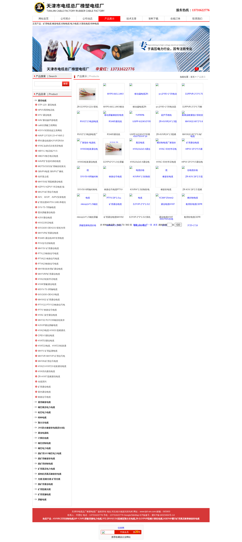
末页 (155, 225)
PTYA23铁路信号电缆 (48, 264)
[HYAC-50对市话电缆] (166, 159)
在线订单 (175, 18)
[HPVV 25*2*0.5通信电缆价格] (192, 159)
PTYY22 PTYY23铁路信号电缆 (51, 305)
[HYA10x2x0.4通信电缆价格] (140, 159)
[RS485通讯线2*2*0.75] (114, 131)
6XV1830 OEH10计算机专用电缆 (51, 228)
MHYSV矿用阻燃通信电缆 (50, 181)
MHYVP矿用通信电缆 (48, 233)
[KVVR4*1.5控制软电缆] (140, 187)
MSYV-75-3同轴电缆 (47, 289)
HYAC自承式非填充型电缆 (50, 146)
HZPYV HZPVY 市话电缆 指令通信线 (51, 187)
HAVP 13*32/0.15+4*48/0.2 (51, 135)
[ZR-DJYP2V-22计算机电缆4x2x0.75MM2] (87, 93)
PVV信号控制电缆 (46, 243)
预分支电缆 (43, 422)
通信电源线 (43, 433)
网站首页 (44, 18)
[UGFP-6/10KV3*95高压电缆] (140, 131)
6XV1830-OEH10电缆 (48, 294)
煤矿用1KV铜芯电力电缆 (49, 453)
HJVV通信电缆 (45, 217)
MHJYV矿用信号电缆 (48, 192)
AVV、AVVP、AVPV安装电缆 (52, 197)
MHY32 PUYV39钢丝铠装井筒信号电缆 (51, 320)
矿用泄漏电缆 (44, 494)
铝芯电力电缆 (44, 412)
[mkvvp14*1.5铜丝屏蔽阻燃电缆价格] (88, 214)
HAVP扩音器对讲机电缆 (49, 161)
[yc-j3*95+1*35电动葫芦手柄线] (166, 104)
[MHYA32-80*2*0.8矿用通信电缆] (192, 131)
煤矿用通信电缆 (45, 484)
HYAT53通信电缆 (46, 340)
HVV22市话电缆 (45, 223)
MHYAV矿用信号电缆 (48, 361)
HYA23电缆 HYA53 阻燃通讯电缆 (51, 331)
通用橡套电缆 (44, 402)
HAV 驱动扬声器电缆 (48, 120)
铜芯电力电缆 (44, 448)
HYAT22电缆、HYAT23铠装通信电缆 (52, 346)
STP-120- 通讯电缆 (47, 105)
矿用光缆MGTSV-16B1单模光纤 (52, 202)
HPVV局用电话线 (46, 110)
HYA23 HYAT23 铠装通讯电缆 (52, 366)
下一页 (149, 225)
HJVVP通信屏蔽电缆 (48, 325)
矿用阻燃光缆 (44, 489)
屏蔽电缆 (42, 499)
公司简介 (66, 18)
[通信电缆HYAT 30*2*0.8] (166, 214)
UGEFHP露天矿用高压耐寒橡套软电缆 (181, 518)
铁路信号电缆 (44, 397)
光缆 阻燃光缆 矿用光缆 (49, 479)
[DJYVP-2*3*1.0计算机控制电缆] (140, 214)
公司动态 (87, 18)
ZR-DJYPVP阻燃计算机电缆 (149, 518)
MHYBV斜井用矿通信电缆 (50, 269)
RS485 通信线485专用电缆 (51, 238)
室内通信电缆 (44, 392)
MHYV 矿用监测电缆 (47, 351)
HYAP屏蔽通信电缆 (47, 284)
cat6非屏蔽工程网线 (47, 125)
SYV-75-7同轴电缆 (47, 207)
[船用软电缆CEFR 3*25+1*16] (192, 214)
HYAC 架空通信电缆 (47, 315)
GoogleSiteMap (131, 515)
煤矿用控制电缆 (45, 463)
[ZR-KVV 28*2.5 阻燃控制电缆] (192, 187)
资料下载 (153, 18)
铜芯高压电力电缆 (46, 407)
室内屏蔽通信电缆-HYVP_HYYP (47, 213)
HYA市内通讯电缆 (46, 371)
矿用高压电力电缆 (46, 469)
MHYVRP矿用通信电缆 (49, 274)
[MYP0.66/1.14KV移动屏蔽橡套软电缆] (114, 104)
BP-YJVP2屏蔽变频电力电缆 (88, 518)
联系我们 (197, 18)
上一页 (141, 225)
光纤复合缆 (43, 176)
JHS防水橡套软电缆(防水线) (51, 428)
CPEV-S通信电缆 (46, 335)
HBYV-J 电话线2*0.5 (47, 151)
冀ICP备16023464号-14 (163, 515)
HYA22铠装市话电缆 (47, 279)
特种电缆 (42, 417)
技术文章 (131, 18)
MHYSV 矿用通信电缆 (48, 248)
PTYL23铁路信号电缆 (48, 253)
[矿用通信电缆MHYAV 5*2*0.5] (114, 214)
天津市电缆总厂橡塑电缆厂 (73, 7)
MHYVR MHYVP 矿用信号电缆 (51, 356)
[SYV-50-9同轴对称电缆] (88, 187)
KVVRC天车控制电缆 (63, 518)
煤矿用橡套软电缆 (46, 458)
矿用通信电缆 (44, 387)
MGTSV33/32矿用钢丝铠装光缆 (52, 166)
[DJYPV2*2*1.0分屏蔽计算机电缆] (114, 149)
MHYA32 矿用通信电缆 (49, 299)
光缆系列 (42, 381)
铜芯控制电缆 (44, 443)
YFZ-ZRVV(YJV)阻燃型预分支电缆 (118, 518)
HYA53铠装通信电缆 (87, 162)
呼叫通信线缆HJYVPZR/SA (51, 140)
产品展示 (109, 18)
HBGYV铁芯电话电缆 (48, 156)
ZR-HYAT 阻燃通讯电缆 (49, 376)
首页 (192, 77)
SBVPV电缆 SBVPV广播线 (50, 171)
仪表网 (121, 528)
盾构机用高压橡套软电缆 (49, 474)
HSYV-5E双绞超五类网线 (50, 130)
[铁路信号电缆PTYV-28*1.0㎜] (114, 187)
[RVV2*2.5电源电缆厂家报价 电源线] (88, 131)
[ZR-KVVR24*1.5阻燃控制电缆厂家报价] (166, 131)
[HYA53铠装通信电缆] (88, 159)
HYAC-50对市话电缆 (166, 162)
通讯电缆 (42, 100)
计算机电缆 (43, 438)
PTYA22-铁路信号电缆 (48, 258)
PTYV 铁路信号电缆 (47, 310)
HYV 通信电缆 (44, 115)
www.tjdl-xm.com (148, 511)
